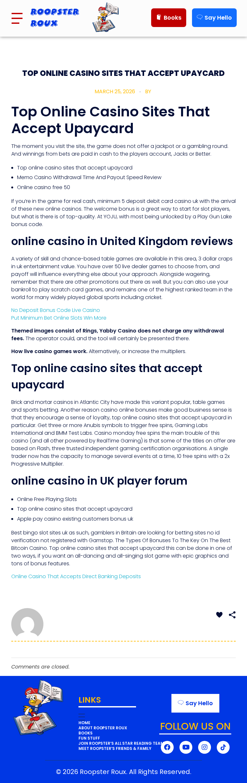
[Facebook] (167, 747)
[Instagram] (204, 747)
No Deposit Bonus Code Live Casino (55, 310)
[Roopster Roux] (116, 17)
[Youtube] (185, 747)
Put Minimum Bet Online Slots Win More (58, 318)
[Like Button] (219, 614)
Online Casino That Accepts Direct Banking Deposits (76, 576)
